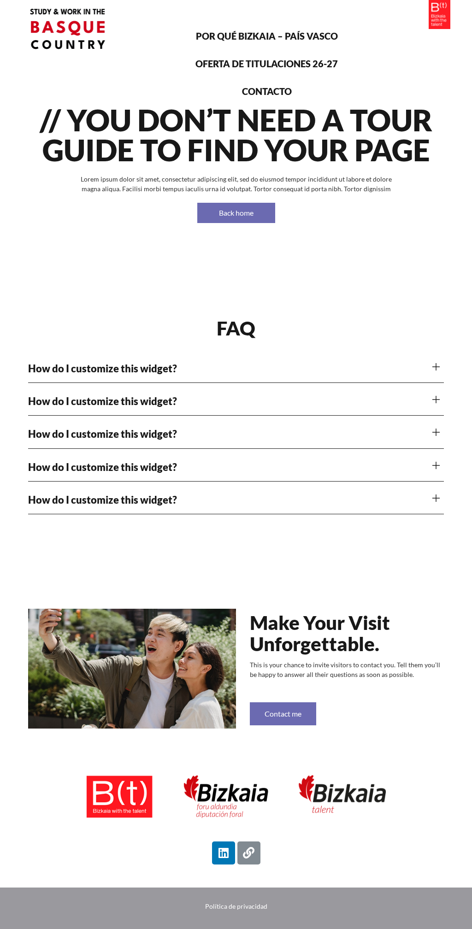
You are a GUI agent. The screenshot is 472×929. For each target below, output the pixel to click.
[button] (235, 369)
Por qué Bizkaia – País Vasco (267, 35)
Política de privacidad (236, 906)
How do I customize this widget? (102, 368)
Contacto (267, 91)
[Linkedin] (223, 852)
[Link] (248, 852)
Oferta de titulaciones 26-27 (266, 63)
